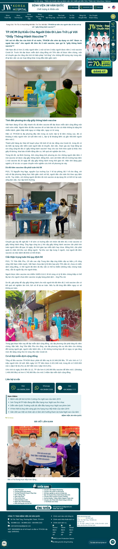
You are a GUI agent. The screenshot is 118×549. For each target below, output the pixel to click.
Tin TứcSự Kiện (72, 16)
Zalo (113, 47)
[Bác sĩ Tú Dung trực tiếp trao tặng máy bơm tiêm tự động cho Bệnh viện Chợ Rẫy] (44, 451)
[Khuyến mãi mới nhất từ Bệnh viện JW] (4, 543)
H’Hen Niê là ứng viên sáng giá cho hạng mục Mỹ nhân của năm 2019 (39, 408)
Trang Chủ (9, 24)
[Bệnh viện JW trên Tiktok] (63, 530)
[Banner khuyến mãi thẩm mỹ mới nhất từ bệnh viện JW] (98, 49)
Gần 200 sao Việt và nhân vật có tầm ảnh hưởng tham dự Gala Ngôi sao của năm (44, 412)
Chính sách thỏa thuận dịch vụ (63, 519)
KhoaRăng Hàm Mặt (29, 16)
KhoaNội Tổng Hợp (50, 16)
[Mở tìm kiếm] (113, 16)
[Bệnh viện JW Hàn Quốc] (109, 7)
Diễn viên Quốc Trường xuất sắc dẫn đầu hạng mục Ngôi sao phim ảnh (40, 405)
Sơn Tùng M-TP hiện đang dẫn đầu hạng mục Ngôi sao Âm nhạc (37, 402)
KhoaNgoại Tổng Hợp (40, 16)
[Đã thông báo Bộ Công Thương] (62, 542)
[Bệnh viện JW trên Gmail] (71, 530)
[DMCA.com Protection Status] (63, 538)
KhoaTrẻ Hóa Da (18, 16)
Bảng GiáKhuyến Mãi (83, 16)
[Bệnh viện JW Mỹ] (114, 7)
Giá (113, 33)
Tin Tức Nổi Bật (41, 24)
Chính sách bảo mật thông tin (63, 516)
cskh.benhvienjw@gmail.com (21, 526)
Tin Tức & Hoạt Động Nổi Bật (25, 24)
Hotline (113, 26)
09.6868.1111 (15, 523)
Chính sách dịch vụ (59, 523)
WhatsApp (113, 54)
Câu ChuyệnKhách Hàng (93, 16)
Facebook (113, 40)
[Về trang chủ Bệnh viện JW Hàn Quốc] (14, 7)
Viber (113, 60)
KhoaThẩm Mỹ (7, 16)
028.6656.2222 (37, 523)
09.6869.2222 (26, 523)
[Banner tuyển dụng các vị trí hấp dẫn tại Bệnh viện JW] (43, 496)
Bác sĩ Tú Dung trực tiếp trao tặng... (23, 479)
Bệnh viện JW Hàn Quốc (83, 516)
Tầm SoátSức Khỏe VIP (61, 16)
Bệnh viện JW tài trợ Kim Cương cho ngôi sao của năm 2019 (35, 399)
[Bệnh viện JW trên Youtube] (55, 530)
